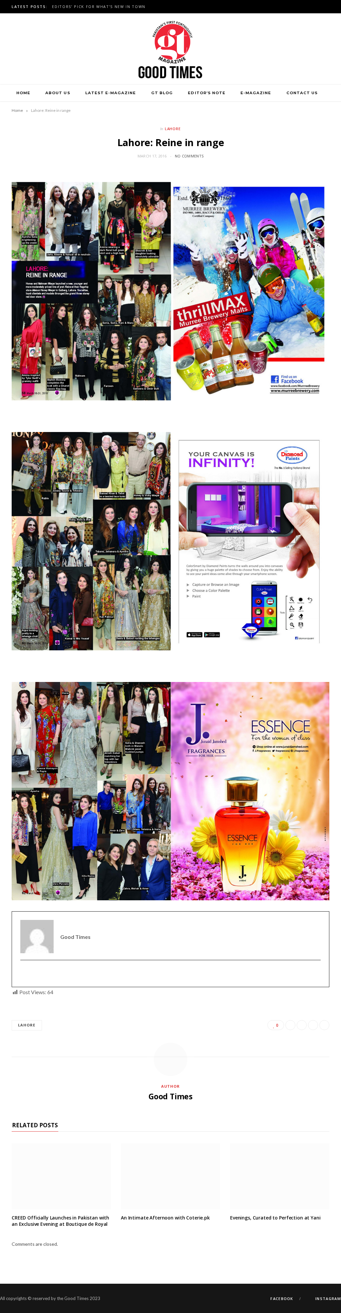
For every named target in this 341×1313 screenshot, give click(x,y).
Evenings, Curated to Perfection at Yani (275, 1217)
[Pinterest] (313, 1025)
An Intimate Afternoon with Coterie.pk (165, 1217)
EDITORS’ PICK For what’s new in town (98, 6)
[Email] (324, 1025)
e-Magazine (255, 93)
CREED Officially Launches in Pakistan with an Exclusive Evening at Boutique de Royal (60, 1220)
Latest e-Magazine (110, 93)
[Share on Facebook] (290, 1025)
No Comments (189, 155)
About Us (57, 93)
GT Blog (162, 93)
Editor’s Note (206, 93)
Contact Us (302, 93)
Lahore (173, 128)
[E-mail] (24, 974)
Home (23, 93)
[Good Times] (170, 48)
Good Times (170, 1096)
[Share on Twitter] (302, 1025)
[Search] (170, 110)
